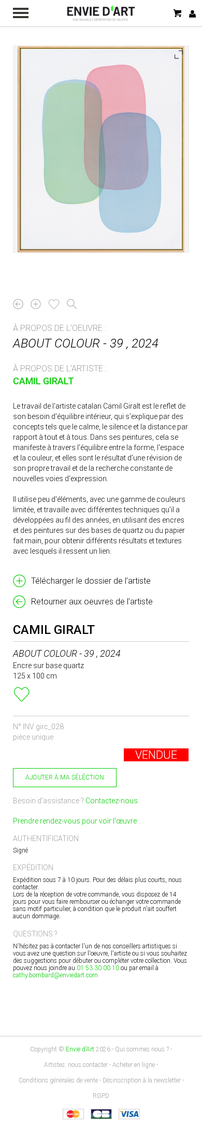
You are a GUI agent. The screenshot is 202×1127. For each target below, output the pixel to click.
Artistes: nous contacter (76, 1064)
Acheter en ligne (133, 1064)
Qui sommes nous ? (142, 1049)
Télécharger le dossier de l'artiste (91, 581)
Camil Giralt (43, 380)
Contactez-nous (111, 801)
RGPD (101, 1096)
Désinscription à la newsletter (142, 1080)
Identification (192, 13)
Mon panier (178, 13)
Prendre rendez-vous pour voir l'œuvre (75, 821)
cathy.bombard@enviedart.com (55, 975)
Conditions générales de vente (58, 1080)
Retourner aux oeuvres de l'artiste (92, 601)
